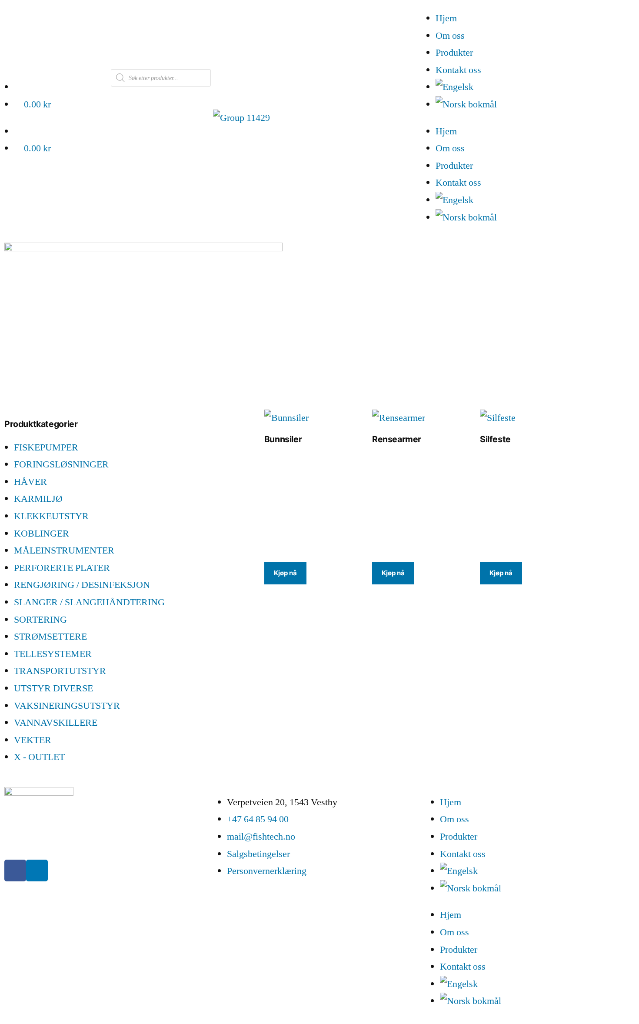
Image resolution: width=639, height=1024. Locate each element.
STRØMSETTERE (50, 636)
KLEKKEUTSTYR (51, 516)
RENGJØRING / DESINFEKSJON (82, 585)
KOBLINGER (41, 533)
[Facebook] (15, 870)
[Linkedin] (37, 870)
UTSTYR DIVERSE (53, 688)
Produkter (454, 53)
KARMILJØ (38, 499)
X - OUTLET (39, 757)
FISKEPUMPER (46, 447)
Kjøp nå (285, 573)
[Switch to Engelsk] (537, 87)
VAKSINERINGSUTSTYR (67, 706)
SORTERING (40, 620)
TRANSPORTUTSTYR (60, 671)
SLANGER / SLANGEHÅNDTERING (89, 602)
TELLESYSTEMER (53, 654)
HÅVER (30, 482)
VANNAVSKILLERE (55, 723)
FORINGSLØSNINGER (61, 464)
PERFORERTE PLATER (62, 568)
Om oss (450, 36)
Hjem (446, 18)
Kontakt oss (458, 70)
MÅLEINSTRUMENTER (64, 550)
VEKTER (32, 740)
